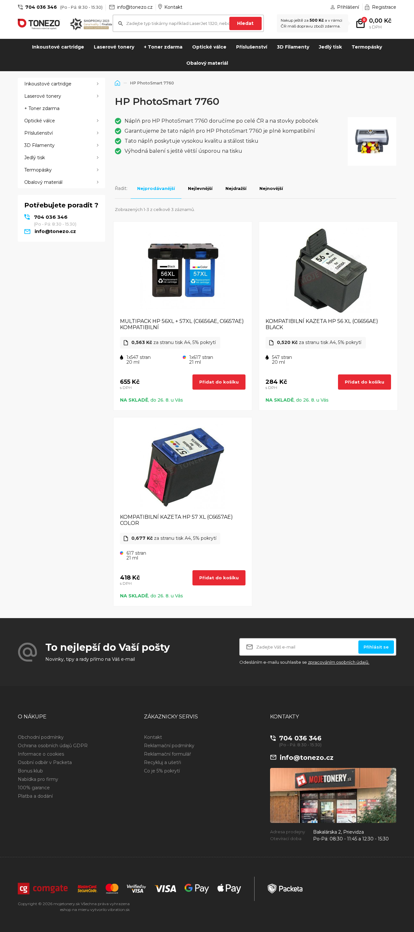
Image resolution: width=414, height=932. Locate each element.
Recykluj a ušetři (162, 762)
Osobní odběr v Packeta (45, 762)
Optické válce (209, 47)
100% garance (34, 788)
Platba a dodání (35, 796)
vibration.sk (119, 909)
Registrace (384, 7)
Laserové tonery (114, 47)
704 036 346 (41, 7)
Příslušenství (251, 47)
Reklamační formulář (167, 754)
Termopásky (367, 47)
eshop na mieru (74, 909)
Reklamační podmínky (169, 746)
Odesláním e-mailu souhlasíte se (304, 662)
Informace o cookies (41, 754)
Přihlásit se (376, 646)
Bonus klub (30, 771)
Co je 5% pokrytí (162, 771)
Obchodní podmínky (41, 737)
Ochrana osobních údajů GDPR (53, 746)
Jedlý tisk (330, 47)
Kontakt (173, 7)
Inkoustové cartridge (58, 47)
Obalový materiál (207, 63)
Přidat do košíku (219, 381)
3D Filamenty (293, 47)
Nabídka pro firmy (38, 779)
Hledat (245, 23)
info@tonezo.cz (135, 7)
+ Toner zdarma (163, 47)
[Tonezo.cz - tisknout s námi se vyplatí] (39, 24)
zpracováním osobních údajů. (338, 662)
